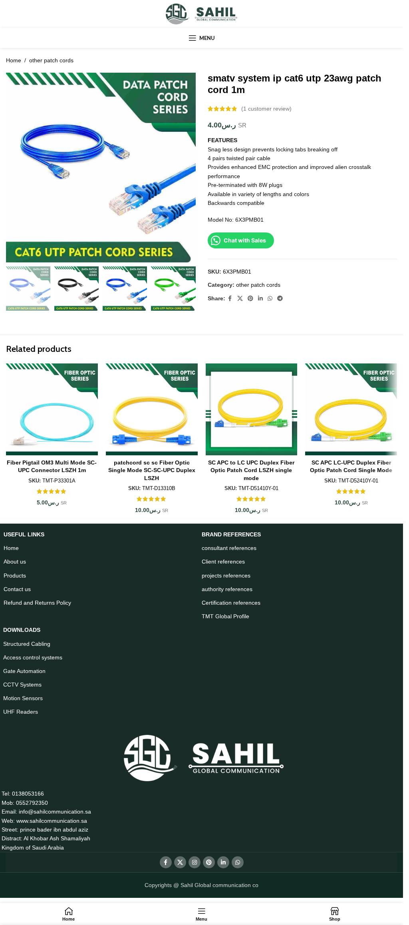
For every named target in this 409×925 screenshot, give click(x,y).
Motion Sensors (23, 698)
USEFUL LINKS (24, 534)
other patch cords (51, 60)
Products (15, 575)
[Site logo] (202, 13)
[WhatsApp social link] (270, 298)
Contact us (17, 589)
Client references (223, 561)
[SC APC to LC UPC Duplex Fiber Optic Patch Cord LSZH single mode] (252, 409)
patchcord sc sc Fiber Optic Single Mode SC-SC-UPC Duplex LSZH (151, 470)
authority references (227, 589)
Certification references (231, 602)
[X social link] (240, 298)
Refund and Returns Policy (37, 602)
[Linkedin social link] (260, 298)
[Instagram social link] (195, 862)
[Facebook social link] (230, 298)
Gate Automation (24, 671)
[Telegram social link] (280, 298)
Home (13, 60)
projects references (226, 575)
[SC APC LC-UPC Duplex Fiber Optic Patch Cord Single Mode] (351, 409)
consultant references (229, 548)
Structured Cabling (26, 644)
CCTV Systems (22, 684)
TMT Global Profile (225, 616)
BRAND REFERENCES (231, 534)
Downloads (21, 630)
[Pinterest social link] (250, 298)
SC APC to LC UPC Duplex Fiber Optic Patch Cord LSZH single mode (251, 470)
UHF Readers (20, 712)
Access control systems (32, 657)
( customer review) (266, 108)
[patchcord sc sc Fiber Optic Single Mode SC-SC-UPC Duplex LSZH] (152, 409)
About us (15, 561)
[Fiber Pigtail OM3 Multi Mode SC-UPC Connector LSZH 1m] (52, 409)
